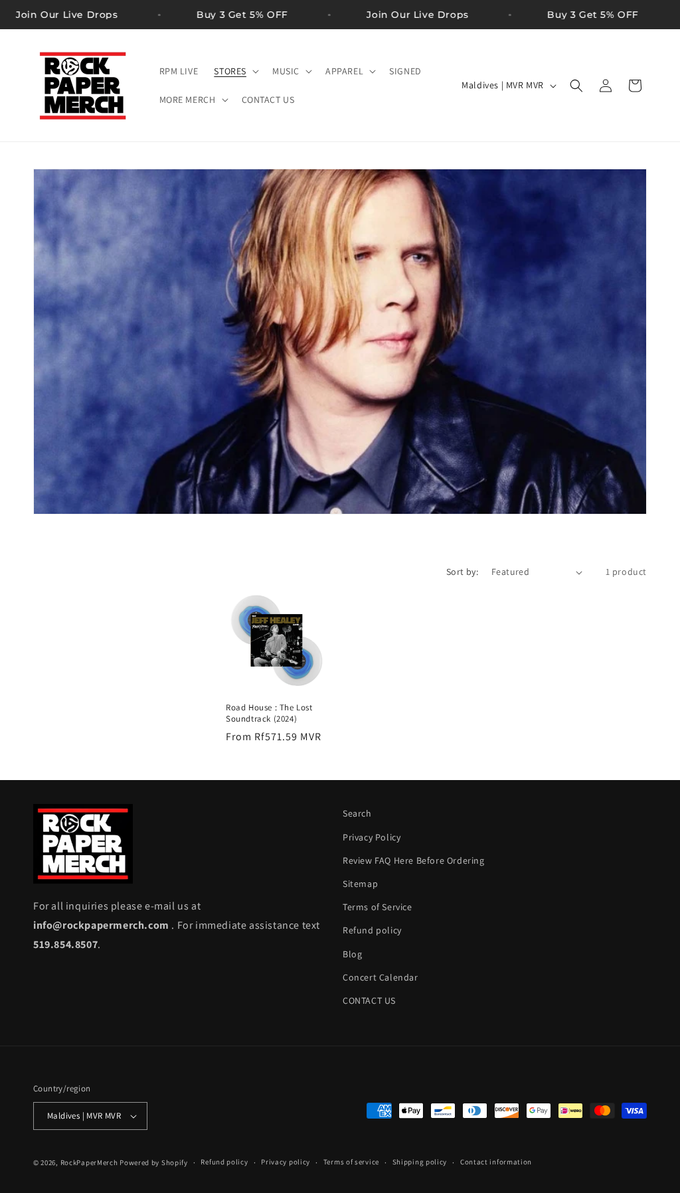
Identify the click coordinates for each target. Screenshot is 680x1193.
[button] (235, 71)
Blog (352, 954)
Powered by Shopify (154, 1162)
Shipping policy (420, 1161)
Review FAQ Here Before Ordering (414, 860)
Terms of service (351, 1161)
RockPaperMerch (89, 1162)
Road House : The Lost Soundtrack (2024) (269, 713)
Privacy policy (285, 1161)
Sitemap (360, 884)
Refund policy (372, 930)
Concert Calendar (380, 977)
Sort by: (462, 572)
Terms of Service (377, 907)
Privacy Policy (371, 837)
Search (357, 813)
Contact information (496, 1161)
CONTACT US (369, 1000)
